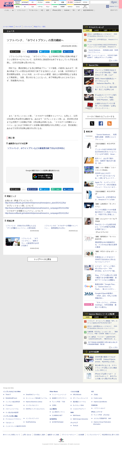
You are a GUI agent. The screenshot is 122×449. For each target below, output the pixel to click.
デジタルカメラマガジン (13, 419)
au (13, 10)
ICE (92, 391)
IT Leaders (9, 405)
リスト (24, 51)
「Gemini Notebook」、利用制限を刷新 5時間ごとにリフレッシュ (106, 137)
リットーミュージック (59, 394)
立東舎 (54, 405)
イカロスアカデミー (79, 409)
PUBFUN (94, 405)
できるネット (10, 422)
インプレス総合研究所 (13, 402)
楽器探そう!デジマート (59, 398)
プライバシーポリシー (69, 435)
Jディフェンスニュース (80, 398)
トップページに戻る (42, 259)
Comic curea (98, 398)
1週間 (105, 30)
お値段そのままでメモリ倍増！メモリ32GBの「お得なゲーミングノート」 (105, 105)
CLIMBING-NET (57, 415)
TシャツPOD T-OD (58, 402)
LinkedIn (69, 51)
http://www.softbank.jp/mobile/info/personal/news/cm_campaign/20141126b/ (37, 208)
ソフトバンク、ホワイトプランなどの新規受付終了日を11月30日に (36, 148)
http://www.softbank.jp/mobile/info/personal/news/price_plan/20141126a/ (35, 203)
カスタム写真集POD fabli (102, 418)
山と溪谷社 (53, 409)
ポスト (17, 51)
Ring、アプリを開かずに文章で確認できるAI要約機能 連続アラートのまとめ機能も (106, 277)
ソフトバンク (21, 10)
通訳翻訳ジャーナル (79, 402)
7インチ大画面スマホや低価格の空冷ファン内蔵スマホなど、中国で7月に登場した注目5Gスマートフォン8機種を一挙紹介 (106, 214)
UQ (42, 10)
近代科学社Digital (57, 422)
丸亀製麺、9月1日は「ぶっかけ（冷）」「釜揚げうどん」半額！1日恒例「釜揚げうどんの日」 (102, 334)
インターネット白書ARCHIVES (16, 426)
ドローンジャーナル (12, 409)
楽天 (47, 10)
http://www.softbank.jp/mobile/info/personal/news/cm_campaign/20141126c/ (37, 213)
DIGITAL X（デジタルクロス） (35, 409)
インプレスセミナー (32, 405)
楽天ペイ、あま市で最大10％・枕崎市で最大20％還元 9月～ (105, 160)
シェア (34, 51)
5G (74, 10)
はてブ (46, 51)
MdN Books (76, 415)
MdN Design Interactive (80, 419)
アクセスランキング (96, 27)
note (58, 51)
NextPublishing (31, 422)
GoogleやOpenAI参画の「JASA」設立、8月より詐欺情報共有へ (106, 295)
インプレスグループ (93, 435)
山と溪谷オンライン (58, 412)
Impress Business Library (34, 402)
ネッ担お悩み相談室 (12, 412)
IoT (79, 10)
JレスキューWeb (78, 405)
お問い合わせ (27, 435)
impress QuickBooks (100, 402)
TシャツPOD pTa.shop (101, 415)
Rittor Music (54, 391)
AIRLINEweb (77, 394)
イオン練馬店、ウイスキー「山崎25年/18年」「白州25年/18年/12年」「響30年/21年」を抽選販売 (102, 339)
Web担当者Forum (11, 398)
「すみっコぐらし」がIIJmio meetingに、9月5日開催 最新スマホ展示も (105, 304)
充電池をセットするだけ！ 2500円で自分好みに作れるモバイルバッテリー (106, 259)
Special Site (93, 65)
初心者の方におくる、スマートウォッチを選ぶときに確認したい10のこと (106, 367)
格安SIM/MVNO (88, 10)
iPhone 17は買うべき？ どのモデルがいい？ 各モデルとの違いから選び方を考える (106, 376)
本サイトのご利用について (11, 435)
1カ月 (114, 30)
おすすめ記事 (94, 352)
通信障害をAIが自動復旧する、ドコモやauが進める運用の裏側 (106, 244)
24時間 (96, 30)
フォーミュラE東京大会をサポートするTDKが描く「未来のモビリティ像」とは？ (106, 72)
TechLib (75, 425)
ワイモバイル (33, 10)
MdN (72, 412)
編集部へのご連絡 (53, 435)
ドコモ (6, 10)
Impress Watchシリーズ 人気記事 (101, 314)
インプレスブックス (32, 418)
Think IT (8, 394)
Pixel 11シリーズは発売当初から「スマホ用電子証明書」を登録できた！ (106, 226)
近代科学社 (53, 419)
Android (66, 10)
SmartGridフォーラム (33, 394)
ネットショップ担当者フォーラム (36, 398)
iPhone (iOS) (57, 10)
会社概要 (81, 435)
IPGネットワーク (96, 412)
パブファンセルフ (99, 408)
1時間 (87, 30)
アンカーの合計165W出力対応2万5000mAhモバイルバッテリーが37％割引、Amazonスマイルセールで (102, 47)
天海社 (96, 394)
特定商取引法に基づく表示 (110, 435)
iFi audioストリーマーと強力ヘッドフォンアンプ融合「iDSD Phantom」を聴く (106, 97)
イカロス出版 (75, 391)
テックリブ (74, 422)
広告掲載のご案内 (39, 435)
